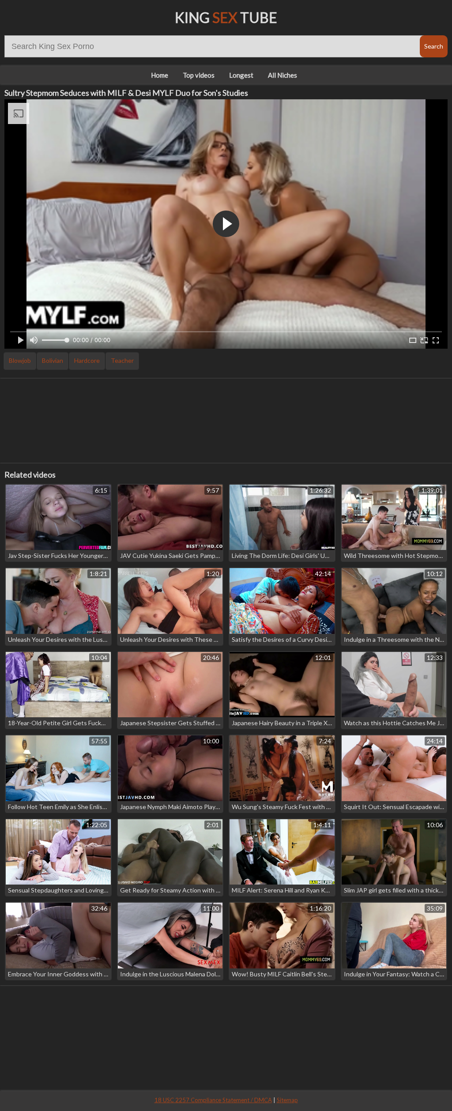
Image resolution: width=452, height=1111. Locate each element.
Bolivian (52, 360)
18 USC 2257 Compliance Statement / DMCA (213, 1099)
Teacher (122, 360)
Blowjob (20, 360)
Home (159, 75)
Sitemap (287, 1099)
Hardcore (87, 360)
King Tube (226, 17)
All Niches (282, 75)
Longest (241, 75)
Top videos (199, 75)
